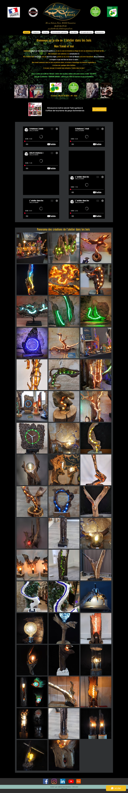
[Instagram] (54, 781)
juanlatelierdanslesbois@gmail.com (60, 28)
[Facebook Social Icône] (45, 781)
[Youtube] (71, 781)
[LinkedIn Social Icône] (62, 781)
